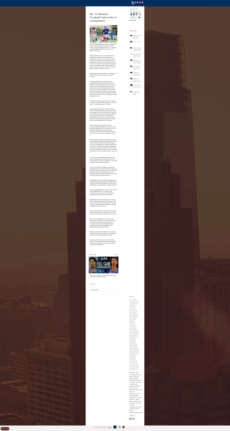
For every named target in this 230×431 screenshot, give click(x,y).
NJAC (141, 389)
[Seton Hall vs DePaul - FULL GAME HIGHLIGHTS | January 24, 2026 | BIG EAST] (103, 265)
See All (116, 254)
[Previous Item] (131, 15)
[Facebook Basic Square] (130, 418)
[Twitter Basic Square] (131, 418)
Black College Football (136, 374)
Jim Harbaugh (132, 382)
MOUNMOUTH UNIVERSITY (134, 386)
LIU (130, 384)
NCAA (135, 387)
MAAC (132, 384)
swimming (131, 410)
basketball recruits (137, 401)
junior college (131, 404)
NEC (137, 387)
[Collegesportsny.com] (133, 2)
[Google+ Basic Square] (133, 418)
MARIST (136, 384)
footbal (137, 403)
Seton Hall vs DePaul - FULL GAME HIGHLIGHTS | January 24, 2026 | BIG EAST (103, 276)
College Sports (136, 376)
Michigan (131, 387)
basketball (131, 401)
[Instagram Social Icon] (140, 2)
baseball (137, 399)
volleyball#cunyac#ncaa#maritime (135, 412)
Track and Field (139, 397)
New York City (132, 391)
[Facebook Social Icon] (135, 2)
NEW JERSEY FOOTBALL (134, 389)
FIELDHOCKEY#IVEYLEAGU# (135, 380)
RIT (139, 393)
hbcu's (140, 403)
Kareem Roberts (138, 382)
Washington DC (132, 399)
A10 (130, 374)
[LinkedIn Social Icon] (142, 2)
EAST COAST (135, 378)
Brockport (131, 376)
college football (132, 403)
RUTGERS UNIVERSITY (133, 395)
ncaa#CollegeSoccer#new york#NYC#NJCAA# (135, 406)
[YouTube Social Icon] (137, 2)
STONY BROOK (132, 397)
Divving (130, 378)
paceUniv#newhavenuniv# (134, 408)
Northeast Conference (133, 393)
